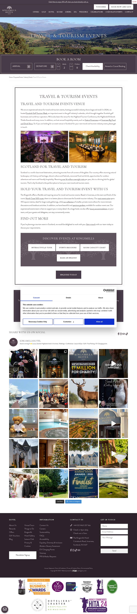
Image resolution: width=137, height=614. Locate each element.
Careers (42, 529)
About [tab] (100, 298)
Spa (75, 12)
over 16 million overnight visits (73, 180)
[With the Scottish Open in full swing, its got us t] (113, 483)
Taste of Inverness (91, 120)
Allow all (99, 322)
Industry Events (28, 77)
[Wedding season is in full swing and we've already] (23, 483)
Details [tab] (68, 298)
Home (11, 77)
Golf (44, 12)
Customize (67, 322)
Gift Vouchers (14, 536)
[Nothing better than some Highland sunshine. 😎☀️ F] (53, 483)
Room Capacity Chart (94, 248)
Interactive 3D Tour (41, 248)
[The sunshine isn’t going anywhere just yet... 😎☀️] (83, 453)
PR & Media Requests (48, 557)
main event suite (104, 199)
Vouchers (101, 7)
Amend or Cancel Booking (115, 66)
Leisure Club (29, 539)
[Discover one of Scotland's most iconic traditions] (23, 363)
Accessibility (44, 539)
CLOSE (134, 2)
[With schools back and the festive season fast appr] (53, 363)
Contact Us (44, 525)
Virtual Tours (29, 525)
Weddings (83, 12)
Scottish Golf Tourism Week (36, 113)
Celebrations (97, 12)
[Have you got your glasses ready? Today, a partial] (23, 393)
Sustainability (45, 532)
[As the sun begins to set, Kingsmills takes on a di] (23, 453)
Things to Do (29, 529)
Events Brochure (67, 248)
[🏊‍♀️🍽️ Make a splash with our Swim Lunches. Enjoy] (53, 423)
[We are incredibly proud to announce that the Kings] (83, 483)
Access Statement (49, 568)
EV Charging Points (47, 550)
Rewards (12, 529)
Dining (68, 12)
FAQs (42, 536)
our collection (68, 202)
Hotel (51, 12)
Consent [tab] (36, 298)
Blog (11, 539)
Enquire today (68, 275)
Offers (36, 12)
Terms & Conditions (60, 568)
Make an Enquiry (68, 258)
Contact (129, 12)
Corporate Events (114, 12)
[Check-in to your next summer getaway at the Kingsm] (113, 423)
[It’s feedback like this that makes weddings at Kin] (113, 393)
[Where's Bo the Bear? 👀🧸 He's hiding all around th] (23, 423)
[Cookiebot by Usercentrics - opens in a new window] (105, 290)
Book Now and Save (121, 7)
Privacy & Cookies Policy (74, 568)
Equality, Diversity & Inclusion (51, 543)
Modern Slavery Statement (50, 546)
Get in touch (91, 225)
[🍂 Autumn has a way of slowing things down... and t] (83, 393)
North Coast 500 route (35, 199)
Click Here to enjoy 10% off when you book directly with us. (68, 2)
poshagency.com (82, 571)
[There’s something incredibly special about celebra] (53, 393)
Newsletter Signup (23, 555)
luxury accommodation (98, 209)
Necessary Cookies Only (38, 322)
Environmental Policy (87, 568)
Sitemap (43, 553)
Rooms (60, 12)
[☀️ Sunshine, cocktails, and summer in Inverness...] (113, 453)
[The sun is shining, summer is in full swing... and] (53, 453)
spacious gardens (79, 205)
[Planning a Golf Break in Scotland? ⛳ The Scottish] (83, 423)
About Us (12, 525)
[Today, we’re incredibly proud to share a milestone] (83, 363)
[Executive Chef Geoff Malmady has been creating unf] (113, 363)
